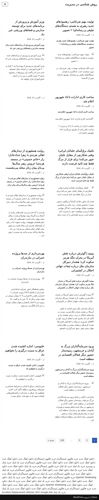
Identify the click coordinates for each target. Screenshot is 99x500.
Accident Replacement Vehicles (18, 492)
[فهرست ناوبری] (5, 4)
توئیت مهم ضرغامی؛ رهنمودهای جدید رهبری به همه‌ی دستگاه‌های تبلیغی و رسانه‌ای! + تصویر (74, 26)
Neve (94, 497)
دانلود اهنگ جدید (86, 459)
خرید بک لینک (18, 462)
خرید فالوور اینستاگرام (67, 459)
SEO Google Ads (44, 492)
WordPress (78, 497)
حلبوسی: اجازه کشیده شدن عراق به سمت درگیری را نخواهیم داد (24, 350)
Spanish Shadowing (86, 477)
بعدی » (51, 440)
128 (62, 440)
